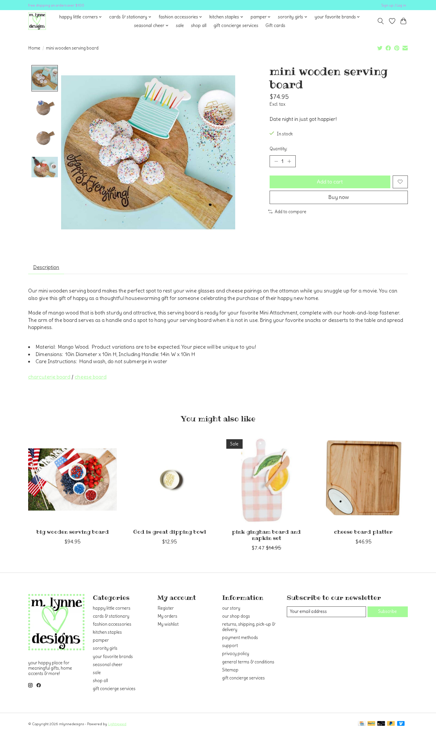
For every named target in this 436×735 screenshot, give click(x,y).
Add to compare (290, 211)
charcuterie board (49, 377)
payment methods (240, 637)
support (230, 645)
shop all (198, 25)
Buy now (338, 197)
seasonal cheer (107, 664)
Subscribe (387, 611)
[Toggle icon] (380, 21)
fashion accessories (112, 624)
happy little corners (112, 608)
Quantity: (278, 148)
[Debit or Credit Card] (381, 724)
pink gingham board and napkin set (266, 535)
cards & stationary (111, 616)
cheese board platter (363, 531)
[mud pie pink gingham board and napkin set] (266, 479)
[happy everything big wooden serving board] (72, 479)
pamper (101, 640)
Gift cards (275, 25)
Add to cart (330, 181)
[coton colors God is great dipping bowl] (169, 479)
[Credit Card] (361, 724)
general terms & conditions (248, 662)
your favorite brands (113, 656)
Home (34, 48)
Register (165, 608)
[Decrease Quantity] (276, 161)
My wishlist (168, 624)
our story (231, 608)
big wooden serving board (72, 531)
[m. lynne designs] (37, 21)
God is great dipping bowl (169, 531)
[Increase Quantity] (289, 161)
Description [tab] (46, 267)
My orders (167, 616)
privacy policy (235, 653)
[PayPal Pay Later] (391, 724)
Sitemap (230, 670)
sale (180, 25)
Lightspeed (117, 724)
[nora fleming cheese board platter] (363, 479)
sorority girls (105, 648)
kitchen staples (107, 632)
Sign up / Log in (393, 5)
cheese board (90, 377)
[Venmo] (401, 724)
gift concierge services (236, 25)
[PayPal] (371, 724)
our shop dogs (236, 616)
